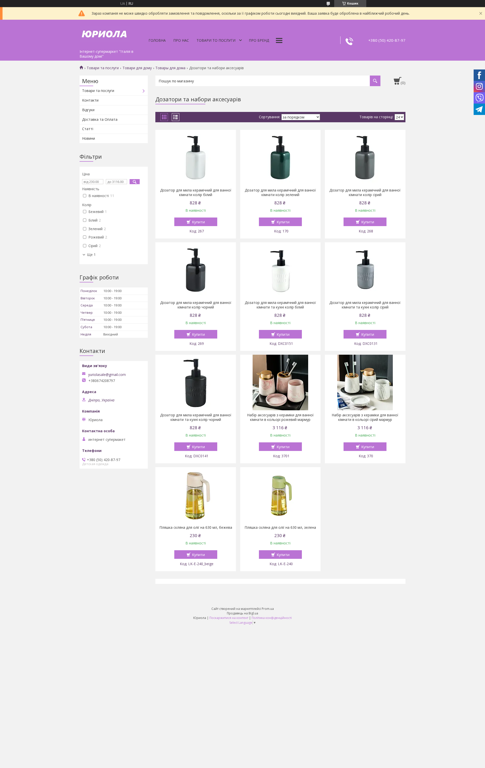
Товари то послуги (216, 40)
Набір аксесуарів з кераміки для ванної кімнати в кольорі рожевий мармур (280, 417)
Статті (87, 128)
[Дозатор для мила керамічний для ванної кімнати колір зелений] (280, 157)
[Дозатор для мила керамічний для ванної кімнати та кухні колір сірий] (365, 270)
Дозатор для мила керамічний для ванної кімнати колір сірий (365, 192)
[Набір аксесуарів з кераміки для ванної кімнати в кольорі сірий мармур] (365, 382)
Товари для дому (137, 68)
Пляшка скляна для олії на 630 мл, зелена (280, 527)
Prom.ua (268, 609)
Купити (198, 221)
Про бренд (259, 40)
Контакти (90, 100)
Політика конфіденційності (272, 618)
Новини (88, 138)
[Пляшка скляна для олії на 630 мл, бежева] (195, 495)
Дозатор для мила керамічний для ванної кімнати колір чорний (195, 304)
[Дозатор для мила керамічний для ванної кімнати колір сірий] (365, 157)
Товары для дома (170, 68)
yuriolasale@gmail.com (107, 374)
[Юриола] (105, 33)
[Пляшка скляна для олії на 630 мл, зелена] (280, 495)
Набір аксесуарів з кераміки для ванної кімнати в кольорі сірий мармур (365, 417)
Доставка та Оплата (99, 119)
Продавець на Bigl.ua (242, 613)
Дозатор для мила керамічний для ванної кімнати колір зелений (280, 192)
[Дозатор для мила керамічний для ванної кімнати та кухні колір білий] (280, 270)
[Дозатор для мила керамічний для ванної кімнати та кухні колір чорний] (195, 382)
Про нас (181, 40)
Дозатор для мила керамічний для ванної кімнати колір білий (195, 192)
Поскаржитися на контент (228, 618)
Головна (157, 40)
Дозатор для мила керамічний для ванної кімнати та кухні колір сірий (365, 304)
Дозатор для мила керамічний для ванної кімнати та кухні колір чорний (195, 417)
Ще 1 (91, 255)
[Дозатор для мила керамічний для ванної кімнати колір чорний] (195, 270)
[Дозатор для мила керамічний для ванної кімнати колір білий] (195, 157)
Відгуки (88, 109)
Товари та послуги (103, 68)
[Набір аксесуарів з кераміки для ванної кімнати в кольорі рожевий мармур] (280, 382)
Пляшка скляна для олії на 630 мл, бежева (195, 527)
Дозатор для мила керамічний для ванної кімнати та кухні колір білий (280, 304)
